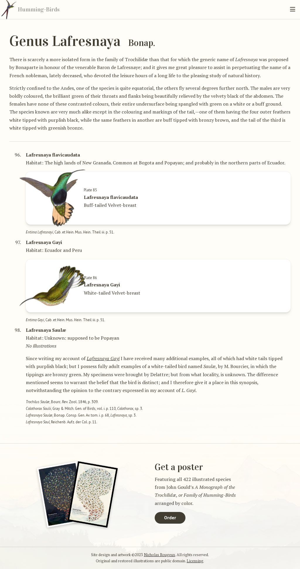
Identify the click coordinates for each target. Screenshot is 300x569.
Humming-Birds (38, 9)
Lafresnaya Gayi (103, 358)
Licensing (195, 560)
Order (170, 517)
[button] (292, 9)
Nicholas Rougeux (159, 554)
